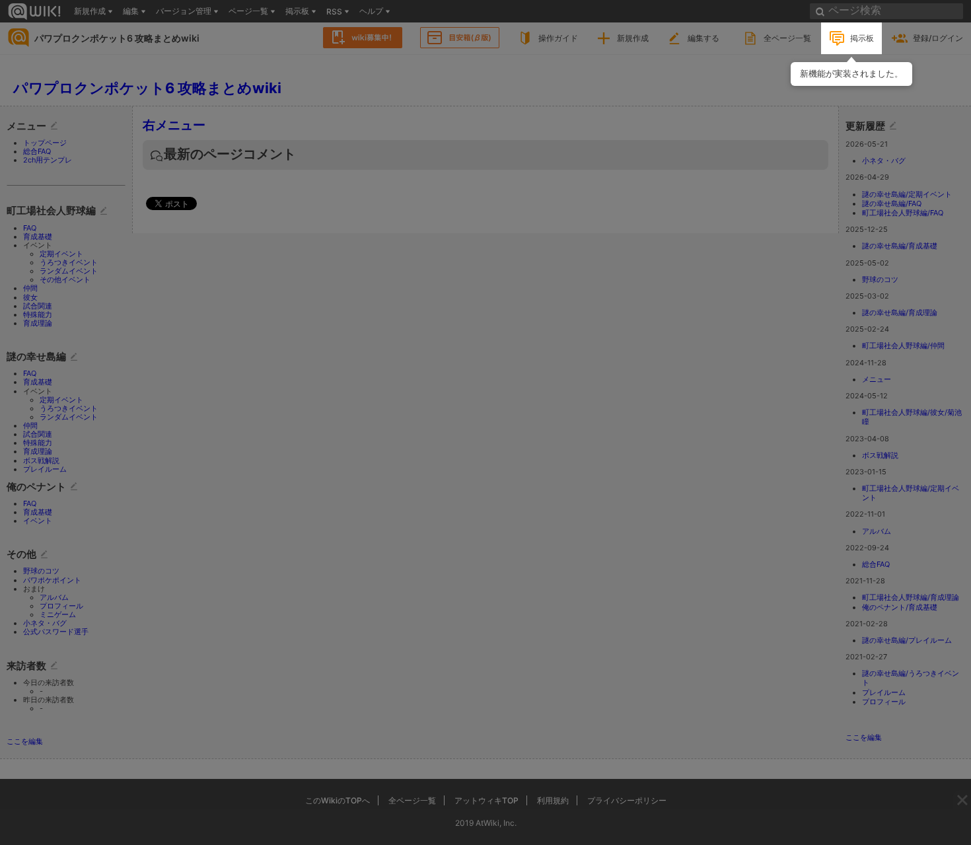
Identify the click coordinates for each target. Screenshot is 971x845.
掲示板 (862, 38)
